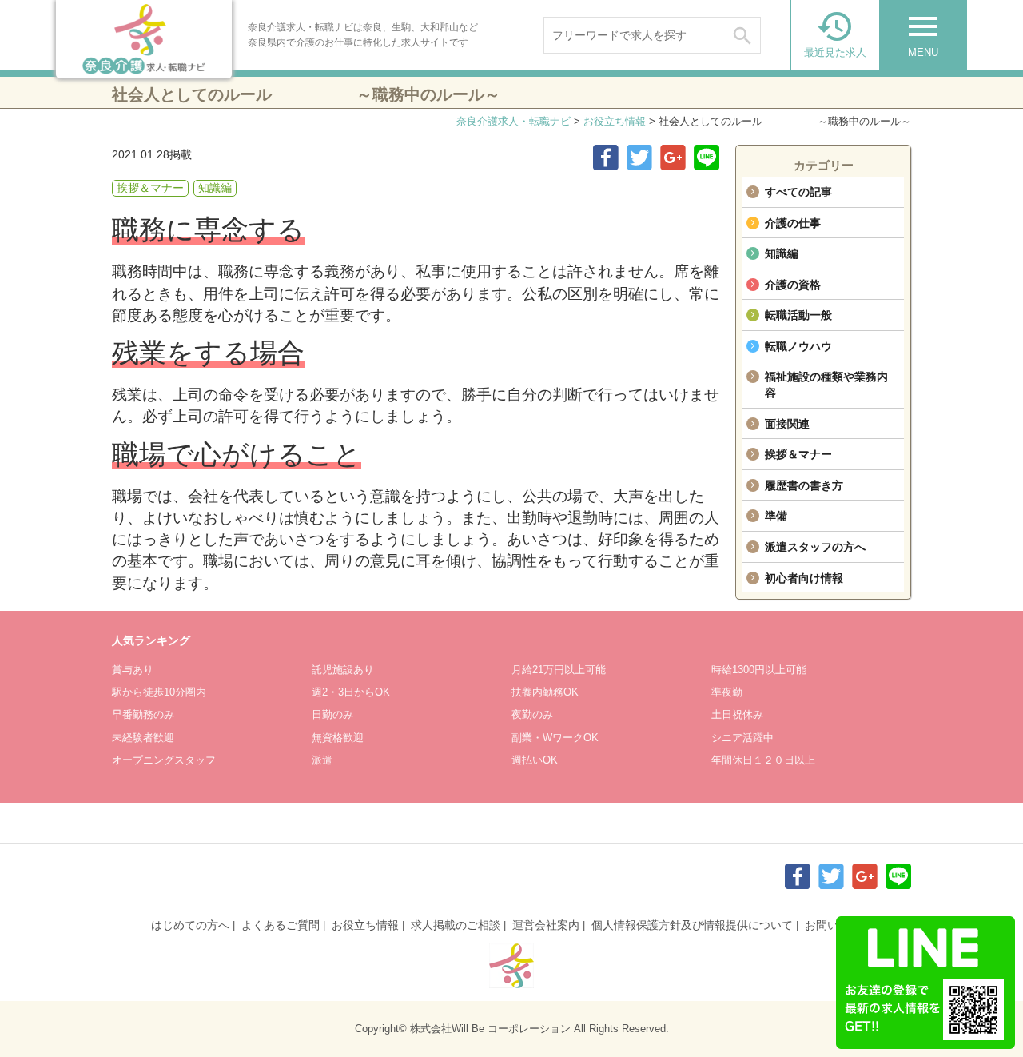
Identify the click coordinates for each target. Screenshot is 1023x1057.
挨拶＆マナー (798, 454)
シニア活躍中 (742, 738)
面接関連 (787, 423)
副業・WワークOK (555, 738)
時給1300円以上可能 (758, 670)
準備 (776, 515)
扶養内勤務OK (545, 692)
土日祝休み (737, 714)
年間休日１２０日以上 (763, 760)
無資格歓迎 (338, 738)
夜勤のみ (532, 714)
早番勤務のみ (143, 714)
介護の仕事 (793, 223)
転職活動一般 (798, 315)
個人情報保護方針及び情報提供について (692, 925)
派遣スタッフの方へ (815, 546)
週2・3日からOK (351, 692)
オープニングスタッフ (164, 760)
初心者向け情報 (804, 578)
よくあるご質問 (280, 925)
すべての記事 (798, 191)
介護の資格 (793, 284)
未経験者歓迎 (143, 738)
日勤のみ (332, 714)
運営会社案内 (545, 925)
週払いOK (535, 760)
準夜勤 (726, 692)
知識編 (781, 253)
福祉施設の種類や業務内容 (826, 384)
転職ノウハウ (798, 346)
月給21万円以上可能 (559, 670)
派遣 (322, 760)
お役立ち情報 (614, 121)
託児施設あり (343, 670)
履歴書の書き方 (804, 485)
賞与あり (132, 670)
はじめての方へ (190, 925)
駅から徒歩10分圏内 (159, 692)
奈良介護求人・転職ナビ (513, 121)
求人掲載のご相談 (455, 925)
